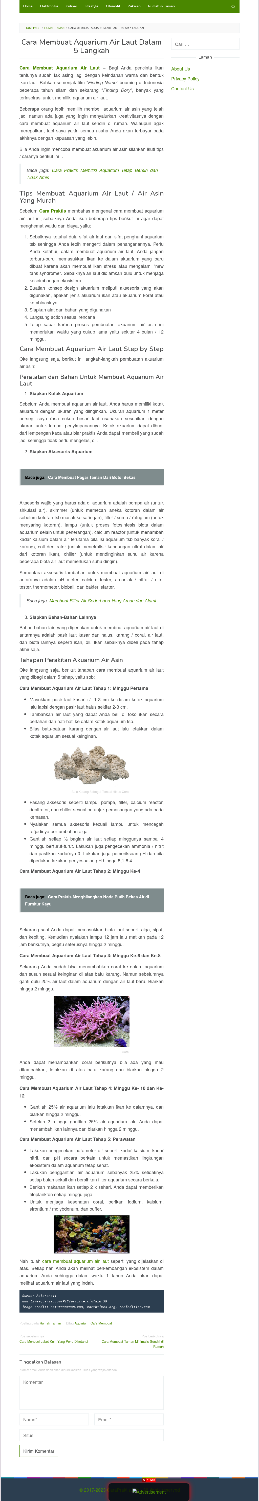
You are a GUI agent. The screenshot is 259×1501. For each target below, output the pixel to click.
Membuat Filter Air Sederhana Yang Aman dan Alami (102, 600)
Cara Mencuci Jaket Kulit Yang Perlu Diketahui (53, 1339)
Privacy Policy (185, 78)
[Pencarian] (233, 6)
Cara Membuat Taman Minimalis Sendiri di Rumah (133, 1341)
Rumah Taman (50, 1323)
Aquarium (82, 1323)
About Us (180, 68)
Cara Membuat (101, 1323)
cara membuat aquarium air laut (75, 1261)
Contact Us (182, 88)
